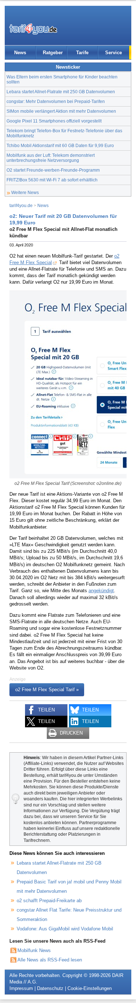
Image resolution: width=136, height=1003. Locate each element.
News (20, 52)
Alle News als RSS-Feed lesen (49, 960)
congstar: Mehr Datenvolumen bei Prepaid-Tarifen (56, 101)
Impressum (21, 988)
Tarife (82, 52)
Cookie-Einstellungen (89, 988)
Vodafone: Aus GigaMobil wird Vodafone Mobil (65, 928)
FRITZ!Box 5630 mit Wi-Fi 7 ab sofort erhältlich (52, 179)
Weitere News (25, 192)
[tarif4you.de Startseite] (33, 29)
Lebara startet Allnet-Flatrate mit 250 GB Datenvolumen (61, 91)
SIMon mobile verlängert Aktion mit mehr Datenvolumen (61, 111)
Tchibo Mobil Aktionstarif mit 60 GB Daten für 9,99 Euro (60, 145)
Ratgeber (53, 52)
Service (113, 52)
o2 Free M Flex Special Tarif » (47, 690)
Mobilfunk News (34, 950)
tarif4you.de (21, 205)
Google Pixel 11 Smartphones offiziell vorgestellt (54, 121)
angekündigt (101, 590)
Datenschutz (50, 988)
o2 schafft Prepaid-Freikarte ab (49, 900)
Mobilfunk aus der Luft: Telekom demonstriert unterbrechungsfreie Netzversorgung (51, 158)
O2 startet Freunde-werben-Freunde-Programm (53, 170)
